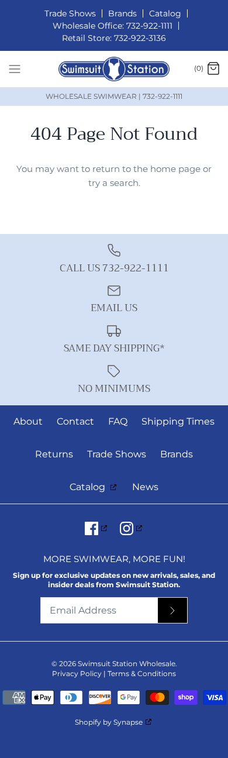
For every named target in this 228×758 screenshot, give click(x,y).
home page (175, 168)
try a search (113, 182)
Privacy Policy (77, 673)
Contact (75, 421)
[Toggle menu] (14, 68)
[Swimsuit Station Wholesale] (114, 69)
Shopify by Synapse (109, 722)
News (145, 486)
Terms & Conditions (142, 673)
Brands (122, 13)
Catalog (165, 13)
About (28, 421)
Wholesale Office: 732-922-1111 (112, 26)
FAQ (117, 421)
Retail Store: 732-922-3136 (114, 38)
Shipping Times (178, 421)
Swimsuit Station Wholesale (126, 663)
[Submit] (172, 610)
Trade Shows (70, 13)
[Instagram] (132, 528)
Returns (54, 454)
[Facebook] (97, 528)
